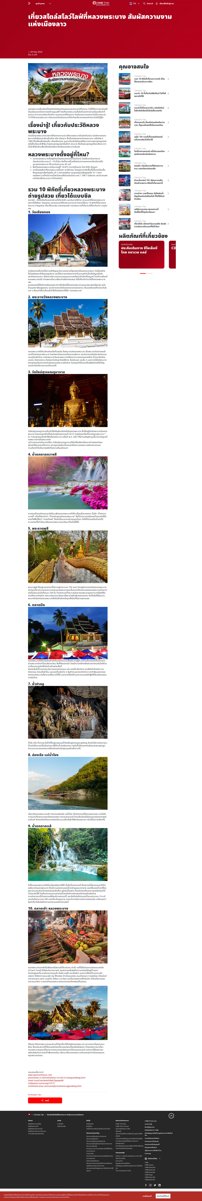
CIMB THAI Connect (122, 1126)
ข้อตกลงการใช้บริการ (151, 1147)
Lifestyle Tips (39, 1115)
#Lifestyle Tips (34, 1094)
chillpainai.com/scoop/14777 (41, 1083)
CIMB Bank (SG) (150, 1170)
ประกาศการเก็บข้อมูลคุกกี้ (152, 1144)
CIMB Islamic (149, 1165)
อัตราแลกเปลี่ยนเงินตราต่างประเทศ (96, 1136)
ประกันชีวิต (60, 1124)
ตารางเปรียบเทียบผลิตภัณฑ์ (36, 1134)
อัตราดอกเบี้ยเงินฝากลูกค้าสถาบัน (95, 1141)
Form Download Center (123, 1171)
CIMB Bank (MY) (150, 1167)
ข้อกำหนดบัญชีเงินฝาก (92, 1161)
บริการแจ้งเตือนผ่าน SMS (123, 1129)
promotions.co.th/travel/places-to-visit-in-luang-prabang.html (56, 1077)
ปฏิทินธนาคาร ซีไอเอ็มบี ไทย (153, 1150)
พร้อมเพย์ (118, 1131)
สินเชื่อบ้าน (89, 1126)
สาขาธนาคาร (119, 1161)
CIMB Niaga (149, 1175)
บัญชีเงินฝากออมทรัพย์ (34, 1124)
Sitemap (148, 1153)
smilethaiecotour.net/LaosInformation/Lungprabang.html (54, 1086)
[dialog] (101, 1196)
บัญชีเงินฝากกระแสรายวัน (35, 1129)
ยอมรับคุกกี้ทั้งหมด (163, 1196)
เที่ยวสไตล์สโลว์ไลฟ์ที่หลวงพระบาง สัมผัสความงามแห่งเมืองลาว (65, 1115)
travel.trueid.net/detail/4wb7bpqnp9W (45, 1080)
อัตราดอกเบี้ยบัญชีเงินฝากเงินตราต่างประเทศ (99, 1144)
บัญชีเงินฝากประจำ (33, 1126)
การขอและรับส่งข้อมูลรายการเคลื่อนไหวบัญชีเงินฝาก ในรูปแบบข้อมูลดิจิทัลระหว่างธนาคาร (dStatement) (129, 1141)
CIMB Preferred (150, 1121)
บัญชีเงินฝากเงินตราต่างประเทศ (37, 1131)
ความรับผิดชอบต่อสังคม (152, 1138)
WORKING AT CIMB (151, 1130)
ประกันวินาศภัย (61, 1126)
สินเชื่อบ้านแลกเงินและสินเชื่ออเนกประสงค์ (98, 1129)
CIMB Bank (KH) (150, 1172)
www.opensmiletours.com (40, 1074)
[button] (143, 273)
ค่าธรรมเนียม (90, 1153)
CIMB (146, 1162)
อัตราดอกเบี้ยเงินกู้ (91, 1146)
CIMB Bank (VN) (150, 1177)
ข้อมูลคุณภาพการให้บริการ (123, 1163)
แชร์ (47, 1100)
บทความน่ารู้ (148, 1124)
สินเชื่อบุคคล (89, 1124)
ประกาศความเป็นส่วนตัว (152, 1141)
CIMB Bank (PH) (150, 1180)
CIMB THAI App (121, 1124)
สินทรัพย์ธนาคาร (150, 1127)
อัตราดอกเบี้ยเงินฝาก (92, 1139)
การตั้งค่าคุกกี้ (147, 1196)
